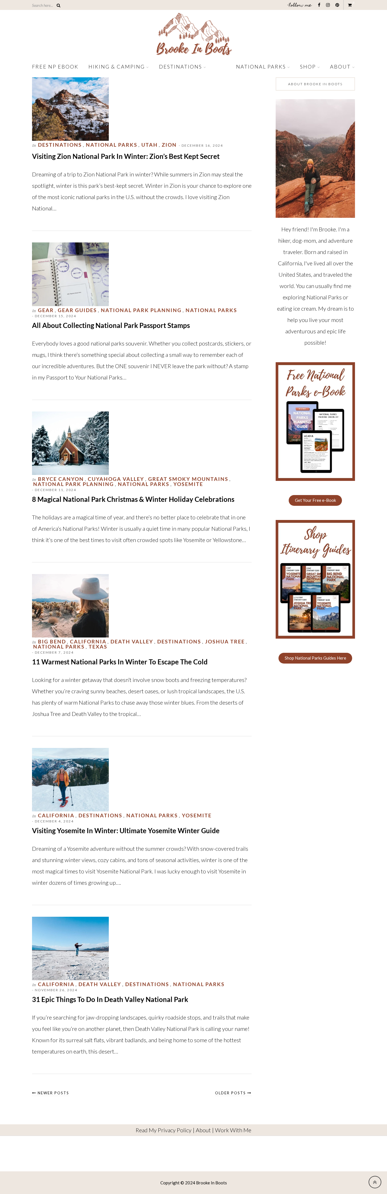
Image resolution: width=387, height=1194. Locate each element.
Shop (308, 66)
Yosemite (188, 484)
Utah (149, 145)
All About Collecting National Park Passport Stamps (111, 325)
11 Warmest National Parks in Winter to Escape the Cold (120, 662)
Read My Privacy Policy (164, 1130)
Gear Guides (77, 310)
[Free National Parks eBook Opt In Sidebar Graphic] (315, 479)
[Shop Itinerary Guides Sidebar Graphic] (315, 636)
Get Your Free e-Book (315, 500)
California (88, 641)
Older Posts (231, 1093)
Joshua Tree (225, 641)
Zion (169, 145)
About (340, 66)
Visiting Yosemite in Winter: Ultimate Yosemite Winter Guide (126, 830)
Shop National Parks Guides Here (315, 658)
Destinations (180, 66)
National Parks (261, 66)
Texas (98, 646)
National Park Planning (141, 310)
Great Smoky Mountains (188, 479)
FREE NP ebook (55, 66)
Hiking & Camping (116, 66)
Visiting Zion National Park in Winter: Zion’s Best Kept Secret (126, 156)
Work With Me (233, 1130)
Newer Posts (52, 1093)
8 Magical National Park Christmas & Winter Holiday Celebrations (133, 499)
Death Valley (131, 641)
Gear (46, 310)
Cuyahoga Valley (116, 479)
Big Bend (52, 641)
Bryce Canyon (61, 479)
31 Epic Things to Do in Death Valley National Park (110, 999)
